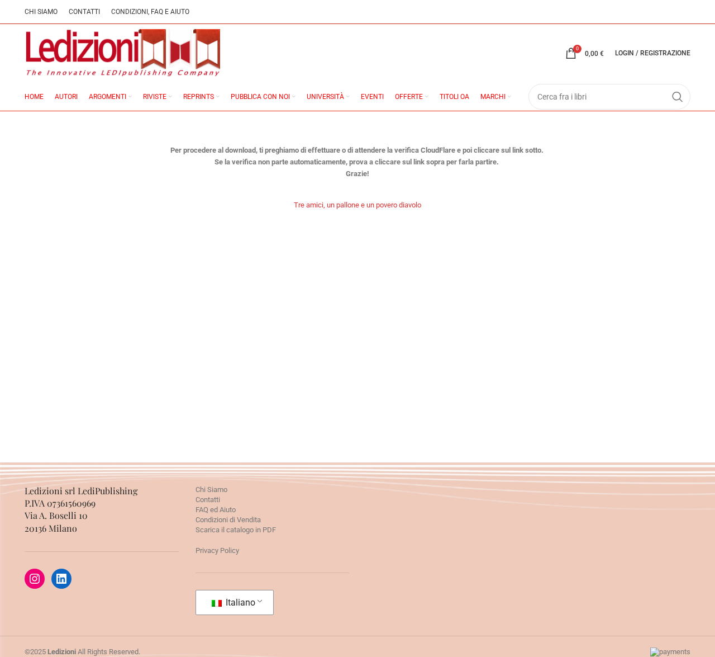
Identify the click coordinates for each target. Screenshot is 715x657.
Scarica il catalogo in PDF (236, 530)
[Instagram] (35, 579)
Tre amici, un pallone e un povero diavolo (357, 205)
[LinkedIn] (61, 579)
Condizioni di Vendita (228, 520)
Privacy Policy (217, 550)
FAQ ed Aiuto (216, 509)
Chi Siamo (211, 489)
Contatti (208, 499)
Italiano (239, 602)
